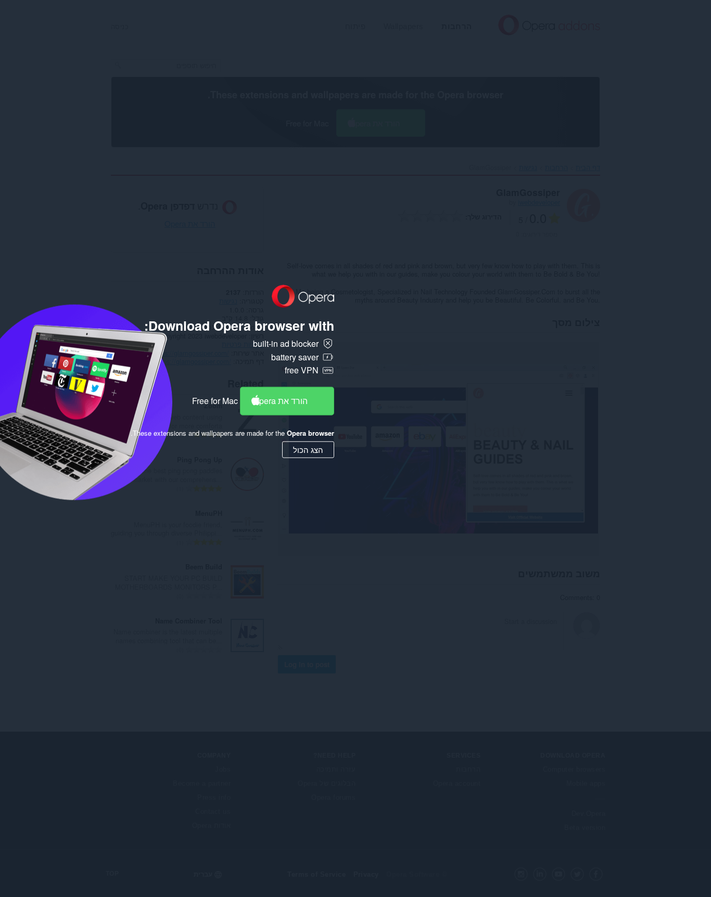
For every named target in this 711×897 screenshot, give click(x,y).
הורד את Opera (280, 401)
